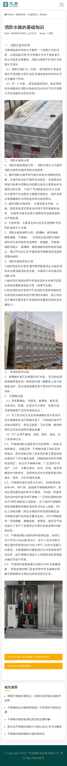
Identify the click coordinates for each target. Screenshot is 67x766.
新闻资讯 (20, 14)
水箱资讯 (32, 14)
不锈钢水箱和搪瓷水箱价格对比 (26, 733)
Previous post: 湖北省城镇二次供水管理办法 (29, 657)
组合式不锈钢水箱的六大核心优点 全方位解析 (35, 726)
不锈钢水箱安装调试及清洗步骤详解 (29, 719)
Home (10, 14)
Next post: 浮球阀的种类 (19, 666)
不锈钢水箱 (16, 395)
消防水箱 (16, 45)
